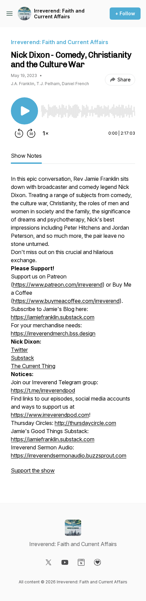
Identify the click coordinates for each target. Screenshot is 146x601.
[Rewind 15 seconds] (19, 133)
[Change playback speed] (45, 133)
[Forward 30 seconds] (31, 133)
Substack (22, 357)
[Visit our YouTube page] (64, 562)
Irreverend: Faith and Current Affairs (59, 14)
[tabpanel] (73, 328)
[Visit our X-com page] (48, 562)
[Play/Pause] (24, 110)
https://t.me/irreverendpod (43, 390)
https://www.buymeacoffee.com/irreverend (66, 300)
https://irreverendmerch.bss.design (53, 333)
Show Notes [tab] (26, 155)
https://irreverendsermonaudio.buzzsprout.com (68, 455)
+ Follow (125, 13)
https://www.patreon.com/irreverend (58, 284)
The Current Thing (33, 366)
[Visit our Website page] (81, 562)
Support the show (33, 470)
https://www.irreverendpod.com (50, 414)
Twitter (19, 349)
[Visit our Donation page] (97, 562)
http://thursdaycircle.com (85, 423)
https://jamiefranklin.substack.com (52, 317)
